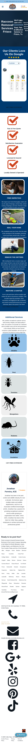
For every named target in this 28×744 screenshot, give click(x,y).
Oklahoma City (22, 580)
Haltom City (12, 570)
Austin (13, 550)
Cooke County (22, 557)
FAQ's (6, 592)
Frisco (3, 566)
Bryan (3, 553)
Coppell (3, 560)
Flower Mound (15, 563)
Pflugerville (4, 583)
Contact (16, 592)
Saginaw (24, 586)
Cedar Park (21, 553)
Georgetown (23, 566)
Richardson (16, 583)
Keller (13, 573)
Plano (10, 583)
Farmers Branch (6, 563)
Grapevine (4, 570)
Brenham (24, 550)
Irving (8, 573)
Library (3, 592)
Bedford (18, 550)
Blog (13, 592)
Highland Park (21, 570)
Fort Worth (23, 563)
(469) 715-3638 (5, 624)
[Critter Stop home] (12, 6)
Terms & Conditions (20, 739)
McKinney (11, 576)
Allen (3, 550)
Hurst (3, 573)
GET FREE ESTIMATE (14, 107)
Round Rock (5, 586)
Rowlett (12, 586)
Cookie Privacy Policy (5, 739)
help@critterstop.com (7, 638)
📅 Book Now (21, 734)
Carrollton (11, 553)
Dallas (8, 560)
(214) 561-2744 (20, 1)
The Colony (14, 589)
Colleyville (13, 557)
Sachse (17, 586)
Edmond (19, 560)
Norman (4, 580)
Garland (16, 566)
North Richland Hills (12, 580)
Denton (13, 560)
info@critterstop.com (18, 638)
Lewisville (4, 576)
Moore (17, 576)
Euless (24, 560)
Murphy (23, 576)
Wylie (22, 589)
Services (10, 592)
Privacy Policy (13, 739)
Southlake (4, 589)
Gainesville (9, 566)
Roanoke (23, 583)
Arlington (8, 550)
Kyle (18, 573)
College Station (5, 557)
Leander (23, 573)
